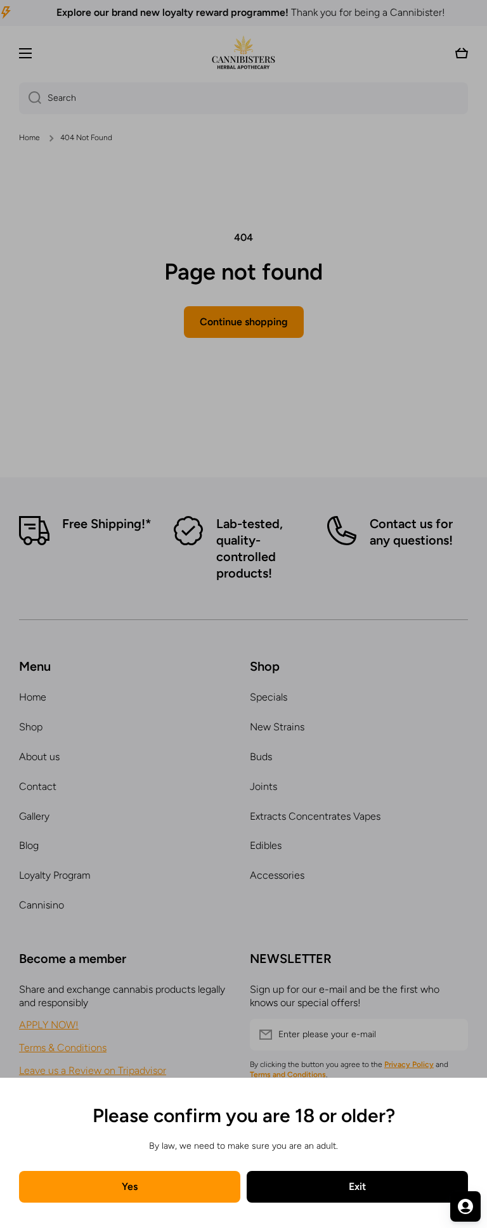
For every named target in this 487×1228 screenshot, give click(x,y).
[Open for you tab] (465, 1206)
